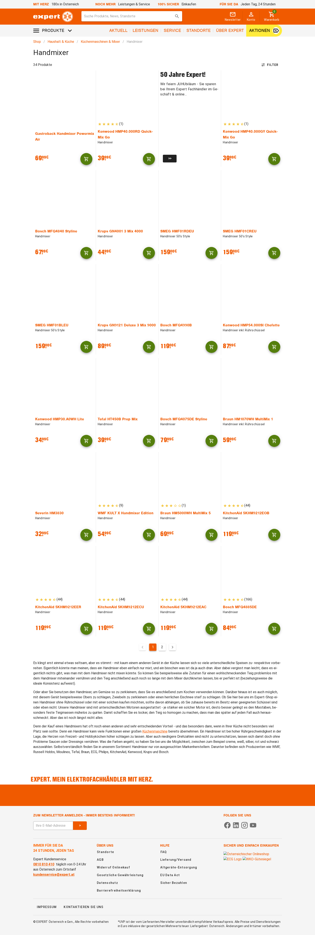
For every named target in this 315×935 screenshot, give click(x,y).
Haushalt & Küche (61, 42)
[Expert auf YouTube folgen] (253, 825)
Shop (37, 42)
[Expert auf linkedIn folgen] (236, 825)
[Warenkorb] (86, 159)
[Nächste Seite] (172, 647)
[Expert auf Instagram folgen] (244, 825)
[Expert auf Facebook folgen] (227, 825)
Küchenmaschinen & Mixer (100, 42)
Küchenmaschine (155, 731)
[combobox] (131, 16)
